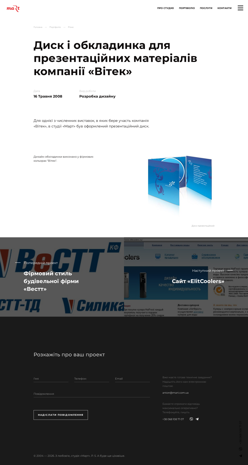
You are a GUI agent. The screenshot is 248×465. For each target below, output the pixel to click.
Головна (38, 27)
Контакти (224, 8)
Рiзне (71, 27)
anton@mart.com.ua (175, 392)
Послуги (206, 8)
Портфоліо (187, 8)
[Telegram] (240, 456)
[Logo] (13, 8)
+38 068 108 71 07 (173, 419)
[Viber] (240, 449)
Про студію (165, 8)
